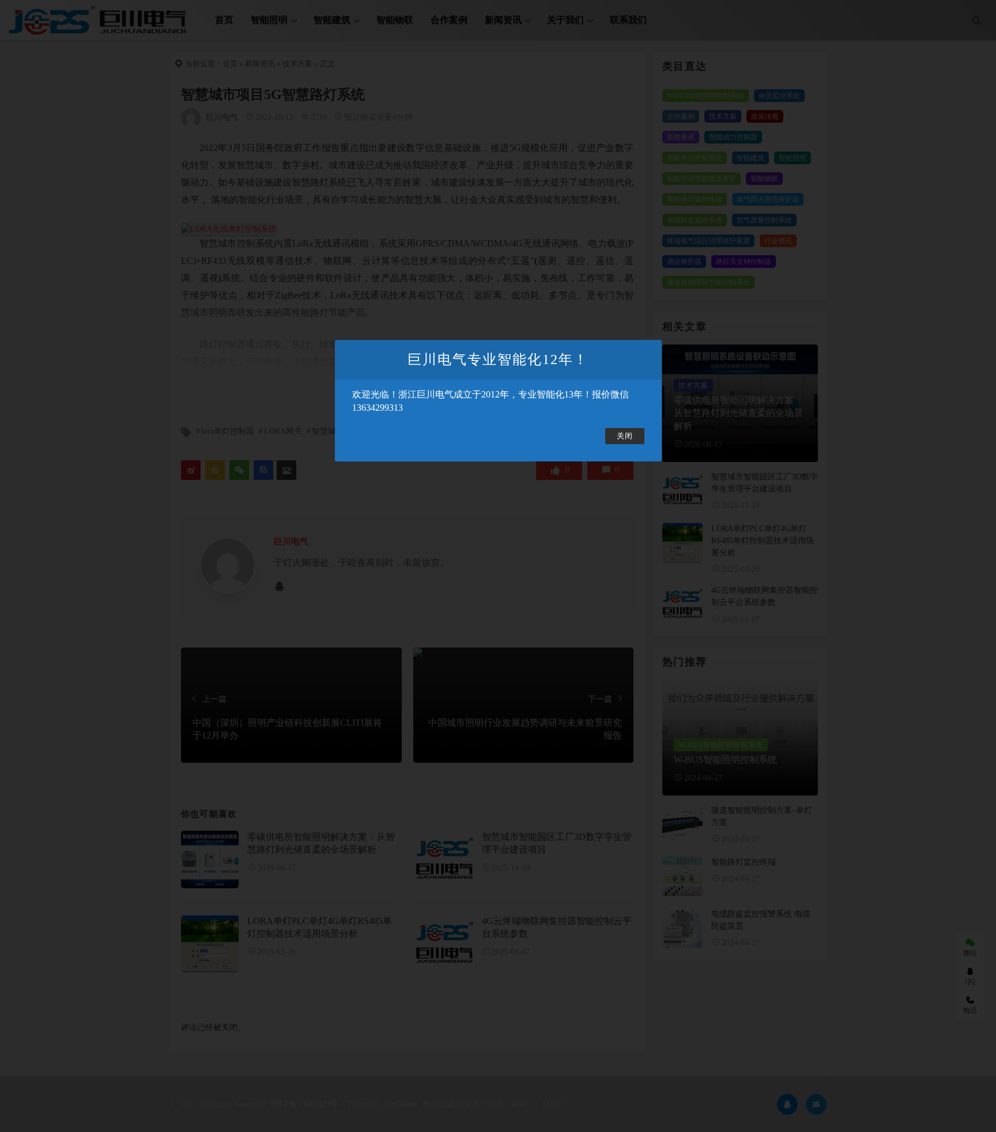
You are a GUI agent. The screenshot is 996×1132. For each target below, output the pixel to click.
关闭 (625, 436)
